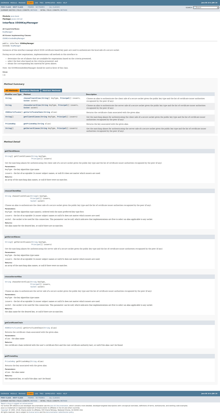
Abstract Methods (51, 90)
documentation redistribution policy (59, 412)
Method (34, 10)
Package (22, 3)
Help (65, 3)
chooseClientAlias (32, 98)
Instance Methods (30, 90)
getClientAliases (32, 117)
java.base (15, 16)
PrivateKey (10, 124)
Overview (5, 3)
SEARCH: (189, 8)
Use (36, 3)
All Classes (54, 7)
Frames (31, 7)
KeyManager (8, 32)
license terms (34, 412)
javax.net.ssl (16, 19)
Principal (64, 98)
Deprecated (50, 3)
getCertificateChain (33, 112)
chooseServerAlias (32, 105)
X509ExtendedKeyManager (14, 38)
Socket (27, 101)
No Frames (40, 7)
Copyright (4, 410)
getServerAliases (32, 128)
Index (59, 3)
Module (13, 3)
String (8, 98)
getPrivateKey (30, 124)
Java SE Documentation (59, 406)
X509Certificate (13, 112)
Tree (42, 3)
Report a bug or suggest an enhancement (17, 403)
